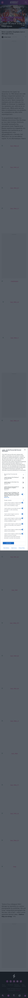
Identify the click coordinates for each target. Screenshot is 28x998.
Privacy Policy (22, 547)
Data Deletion (6, 547)
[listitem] (14, 474)
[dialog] (14, 499)
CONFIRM (8, 543)
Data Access (14, 547)
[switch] (23, 477)
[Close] (25, 450)
